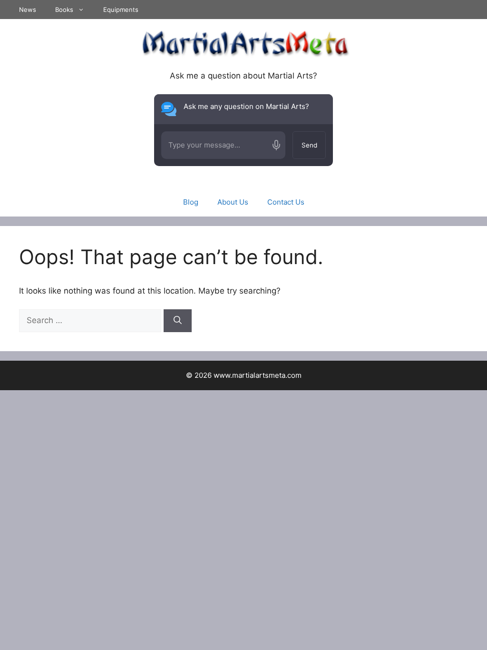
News (27, 9)
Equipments (120, 9)
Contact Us (285, 202)
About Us (232, 202)
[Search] (178, 320)
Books (64, 9)
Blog (190, 202)
